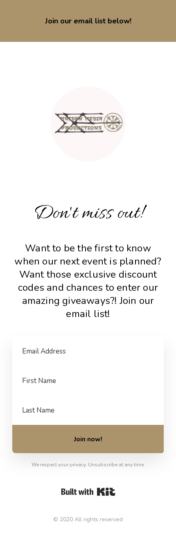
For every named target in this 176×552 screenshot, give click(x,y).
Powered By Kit (88, 491)
